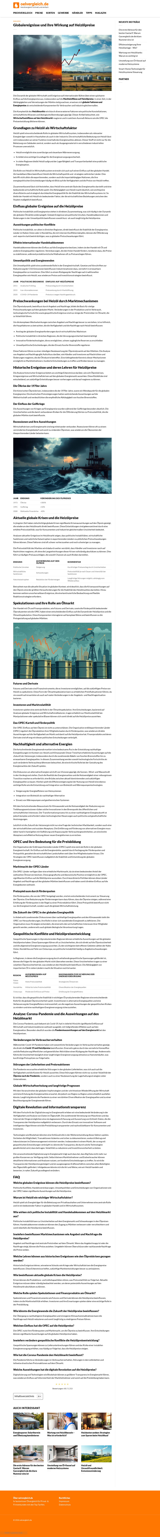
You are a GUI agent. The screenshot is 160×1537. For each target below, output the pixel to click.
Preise (39, 12)
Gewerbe (63, 12)
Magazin (100, 12)
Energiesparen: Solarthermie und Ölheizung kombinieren (26, 1434)
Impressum (64, 1501)
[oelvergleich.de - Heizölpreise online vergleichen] (30, 5)
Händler (77, 12)
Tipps (89, 12)
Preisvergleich (22, 12)
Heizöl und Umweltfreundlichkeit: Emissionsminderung (92, 1468)
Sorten (50, 12)
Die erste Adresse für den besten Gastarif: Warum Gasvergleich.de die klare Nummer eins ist (28, 1469)
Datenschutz (65, 1504)
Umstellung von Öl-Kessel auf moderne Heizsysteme (61, 1466)
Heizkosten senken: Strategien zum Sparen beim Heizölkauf (95, 1434)
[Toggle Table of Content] (38, 1396)
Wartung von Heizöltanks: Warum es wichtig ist (131, 54)
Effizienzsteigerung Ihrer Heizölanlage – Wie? (130, 46)
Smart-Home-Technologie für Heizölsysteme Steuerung (132, 70)
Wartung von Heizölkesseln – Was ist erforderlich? (60, 1434)
